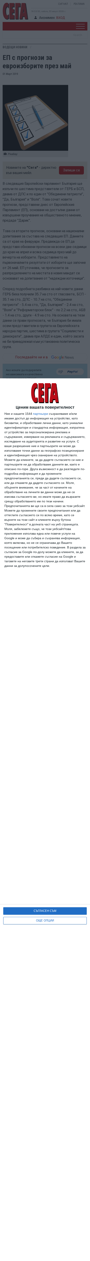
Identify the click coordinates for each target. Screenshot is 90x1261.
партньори (40, 413)
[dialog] (45, 819)
